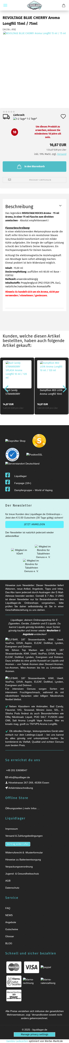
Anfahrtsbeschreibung (20, 787)
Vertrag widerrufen (18, 844)
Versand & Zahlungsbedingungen (24, 835)
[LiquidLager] (34, 5)
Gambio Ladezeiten (17, 1041)
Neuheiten (52, 630)
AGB (7, 880)
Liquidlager (20, 476)
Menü (5, 5)
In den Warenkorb (34, 166)
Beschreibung (19, 206)
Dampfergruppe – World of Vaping (33, 490)
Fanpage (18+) (22, 483)
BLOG (8, 943)
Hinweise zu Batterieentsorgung (23, 859)
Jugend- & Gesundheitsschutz (22, 873)
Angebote (28, 634)
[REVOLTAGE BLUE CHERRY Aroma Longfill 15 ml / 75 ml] (34, 57)
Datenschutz (12, 887)
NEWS (9, 915)
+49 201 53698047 (16, 770)
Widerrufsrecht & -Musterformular (24, 852)
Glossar (9, 936)
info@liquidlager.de (19, 777)
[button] (5, 388)
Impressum (11, 828)
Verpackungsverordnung (19, 866)
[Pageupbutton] (62, 1038)
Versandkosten (40, 1014)
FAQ (7, 908)
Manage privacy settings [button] (34, 1034)
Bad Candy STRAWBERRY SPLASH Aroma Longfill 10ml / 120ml (13, 392)
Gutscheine (11, 929)
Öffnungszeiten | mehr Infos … (22, 808)
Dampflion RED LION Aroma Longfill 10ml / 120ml (51, 392)
